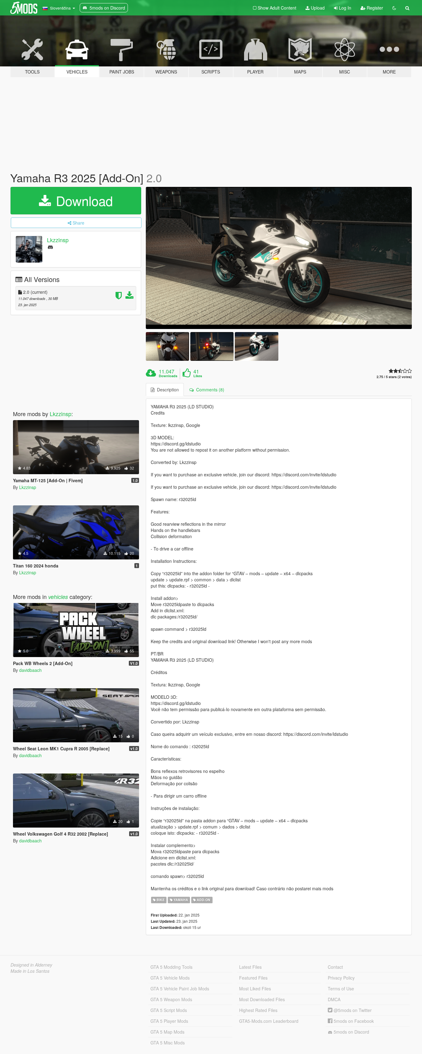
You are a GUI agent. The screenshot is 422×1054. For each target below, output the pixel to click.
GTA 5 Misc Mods (167, 1042)
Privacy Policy (341, 978)
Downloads (168, 376)
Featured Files (253, 978)
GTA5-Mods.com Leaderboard (268, 1021)
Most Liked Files (255, 988)
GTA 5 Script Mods (168, 1010)
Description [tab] (166, 389)
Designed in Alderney (31, 965)
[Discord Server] (50, 246)
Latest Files (250, 967)
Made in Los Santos (30, 971)
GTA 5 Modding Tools (171, 967)
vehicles (58, 597)
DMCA (334, 999)
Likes (197, 376)
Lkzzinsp (58, 240)
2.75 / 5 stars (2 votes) (394, 376)
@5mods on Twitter (352, 1010)
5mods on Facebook (353, 1021)
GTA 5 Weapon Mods (171, 999)
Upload (317, 8)
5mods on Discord (350, 1032)
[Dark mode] (394, 7)
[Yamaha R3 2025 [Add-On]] (279, 258)
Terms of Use (341, 988)
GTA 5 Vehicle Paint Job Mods (179, 988)
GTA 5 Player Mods (169, 1021)
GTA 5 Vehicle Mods (170, 978)
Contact (335, 967)
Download (82, 200)
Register (374, 8)
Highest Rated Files (258, 1010)
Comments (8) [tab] (209, 389)
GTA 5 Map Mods (167, 1032)
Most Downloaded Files (262, 999)
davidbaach (30, 670)
